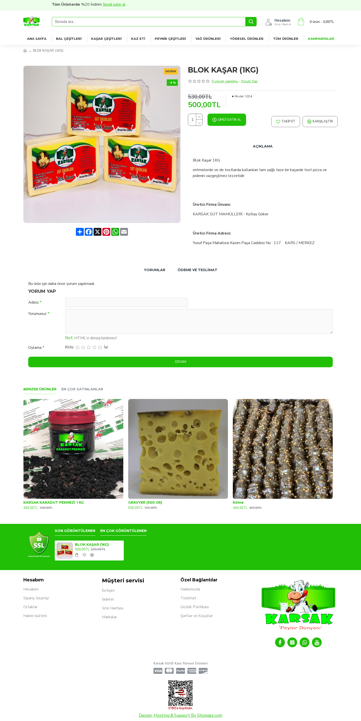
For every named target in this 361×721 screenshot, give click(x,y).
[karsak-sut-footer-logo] (39, 544)
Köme (238, 502)
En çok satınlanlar (82, 389)
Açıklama (263, 146)
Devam (180, 362)
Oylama (35, 347)
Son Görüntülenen (75, 531)
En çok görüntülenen (123, 531)
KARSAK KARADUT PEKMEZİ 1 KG (53, 502)
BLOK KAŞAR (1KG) (92, 544)
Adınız (33, 302)
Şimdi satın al (92, 4)
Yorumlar (154, 270)
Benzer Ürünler (39, 389)
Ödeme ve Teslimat (197, 270)
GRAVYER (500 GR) (145, 502)
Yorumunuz (37, 313)
